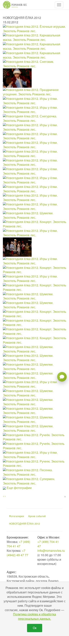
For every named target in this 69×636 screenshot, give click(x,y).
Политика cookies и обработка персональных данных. (34, 616)
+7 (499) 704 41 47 (18, 543)
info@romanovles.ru (51, 550)
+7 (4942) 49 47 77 (17, 552)
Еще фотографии (19, 487)
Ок (34, 628)
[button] (59, 5)
